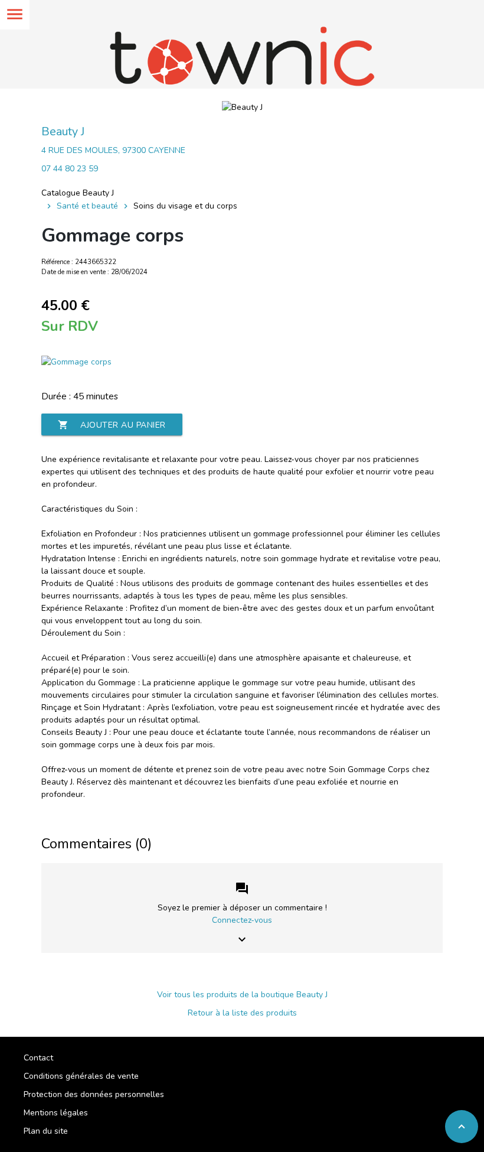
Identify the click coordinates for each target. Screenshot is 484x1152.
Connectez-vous (242, 920)
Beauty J (62, 131)
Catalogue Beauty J (77, 192)
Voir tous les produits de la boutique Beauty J (242, 994)
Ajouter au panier (112, 425)
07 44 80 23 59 (69, 168)
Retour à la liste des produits (242, 1012)
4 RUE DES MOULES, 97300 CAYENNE (113, 150)
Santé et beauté (87, 205)
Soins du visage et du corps (185, 205)
